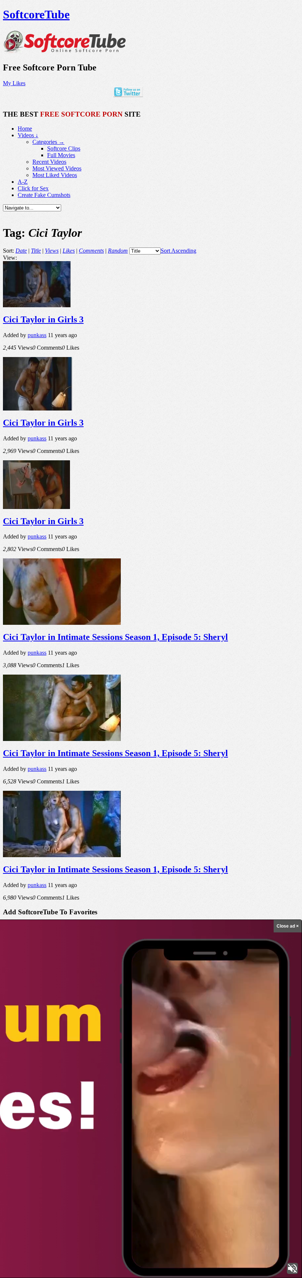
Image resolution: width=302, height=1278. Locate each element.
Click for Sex (33, 188)
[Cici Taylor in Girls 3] (37, 305)
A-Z (23, 182)
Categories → (48, 142)
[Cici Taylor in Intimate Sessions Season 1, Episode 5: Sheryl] (62, 623)
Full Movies (61, 155)
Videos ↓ (28, 135)
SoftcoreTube (36, 14)
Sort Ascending (178, 250)
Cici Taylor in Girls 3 (43, 319)
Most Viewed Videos (56, 168)
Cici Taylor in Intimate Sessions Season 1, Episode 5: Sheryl (115, 637)
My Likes (14, 83)
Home (25, 128)
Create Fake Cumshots (44, 195)
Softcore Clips (63, 148)
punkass (37, 335)
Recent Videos (49, 162)
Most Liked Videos (54, 175)
